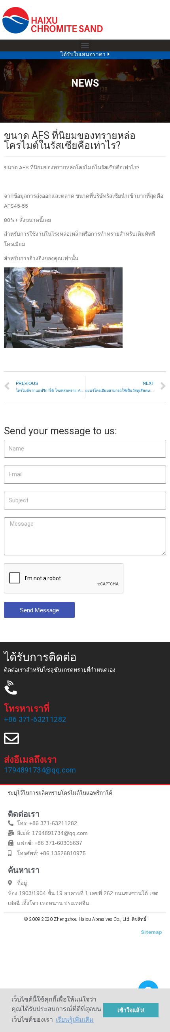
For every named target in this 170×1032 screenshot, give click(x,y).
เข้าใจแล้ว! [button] (131, 1010)
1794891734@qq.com (40, 770)
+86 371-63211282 (35, 719)
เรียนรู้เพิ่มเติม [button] (75, 1019)
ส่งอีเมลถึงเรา (30, 759)
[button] (85, 44)
